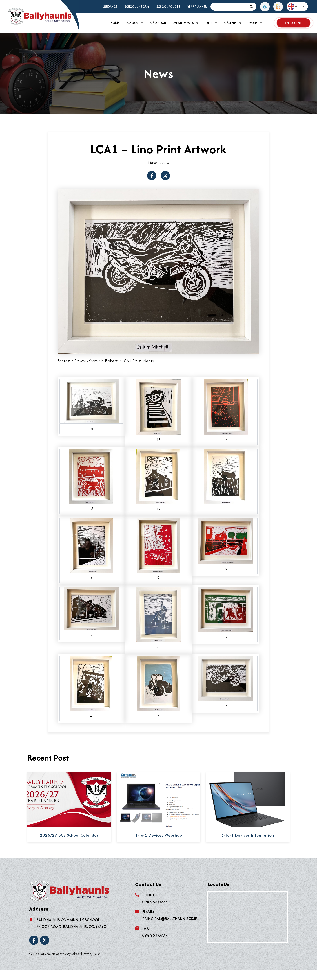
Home (115, 22)
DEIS (209, 22)
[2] (225, 678)
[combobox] (229, 7)
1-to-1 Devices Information (247, 835)
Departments (183, 22)
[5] (225, 609)
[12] (158, 475)
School (132, 22)
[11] (225, 475)
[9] (158, 544)
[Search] (252, 7)
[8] (225, 540)
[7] (91, 608)
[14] (226, 406)
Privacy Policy (92, 953)
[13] (91, 475)
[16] (91, 401)
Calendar (158, 22)
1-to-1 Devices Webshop (158, 835)
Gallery (230, 22)
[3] (158, 683)
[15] (158, 406)
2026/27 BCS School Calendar (69, 835)
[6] (158, 614)
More (253, 22)
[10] (91, 545)
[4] (91, 683)
